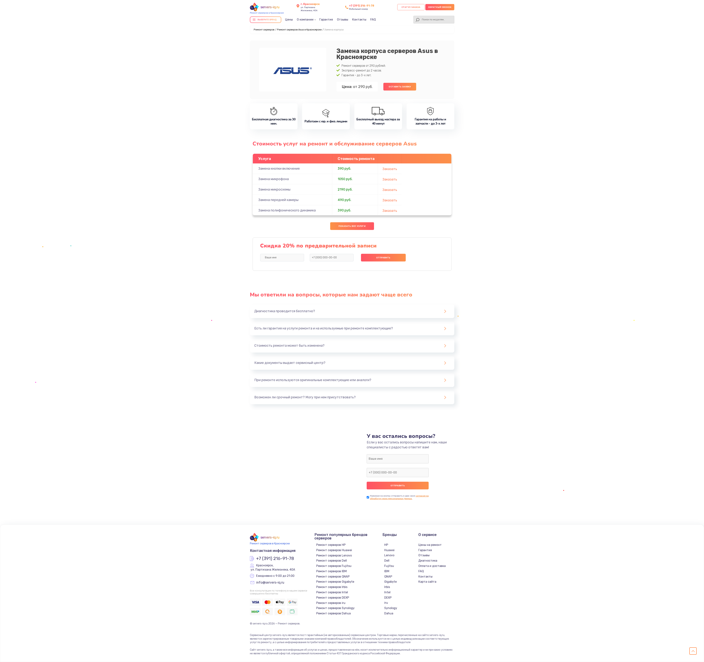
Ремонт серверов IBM (331, 571)
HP (386, 545)
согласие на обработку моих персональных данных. (399, 497)
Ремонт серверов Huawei (334, 550)
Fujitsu (389, 566)
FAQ (373, 19)
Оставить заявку (400, 86)
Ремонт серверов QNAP (333, 576)
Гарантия (326, 19)
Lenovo (389, 555)
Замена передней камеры (278, 200)
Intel (387, 592)
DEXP (388, 597)
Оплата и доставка (432, 566)
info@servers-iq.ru (270, 582)
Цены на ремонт (430, 545)
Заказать (389, 169)
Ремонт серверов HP (331, 545)
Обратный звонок (440, 7)
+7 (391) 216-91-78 (361, 5)
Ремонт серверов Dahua (333, 613)
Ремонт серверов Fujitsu (333, 566)
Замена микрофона (273, 179)
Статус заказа (411, 7)
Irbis (387, 587)
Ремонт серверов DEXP (332, 597)
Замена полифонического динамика (287, 210)
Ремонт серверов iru (330, 603)
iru (386, 602)
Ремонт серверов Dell (331, 560)
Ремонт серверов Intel (332, 592)
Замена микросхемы (274, 189)
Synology (390, 608)
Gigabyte (390, 581)
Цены (289, 19)
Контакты (359, 19)
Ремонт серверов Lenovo (334, 555)
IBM (386, 571)
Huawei (389, 550)
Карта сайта (427, 581)
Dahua (388, 613)
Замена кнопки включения (279, 169)
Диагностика (427, 560)
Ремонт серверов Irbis (331, 587)
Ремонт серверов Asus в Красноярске (299, 29)
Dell (386, 560)
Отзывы (342, 19)
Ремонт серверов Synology (335, 608)
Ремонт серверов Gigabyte (335, 581)
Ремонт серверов (264, 29)
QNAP (388, 576)
